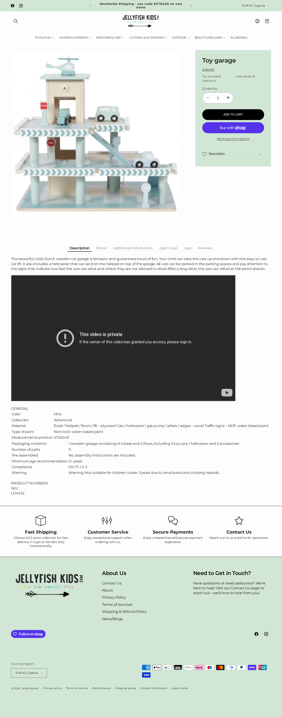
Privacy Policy (114, 597)
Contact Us (112, 583)
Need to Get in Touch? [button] (222, 573)
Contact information (154, 688)
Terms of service (77, 688)
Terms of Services (117, 604)
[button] (16, 21)
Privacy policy (52, 688)
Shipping (228, 76)
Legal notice (180, 688)
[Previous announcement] (90, 6)
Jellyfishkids (30, 688)
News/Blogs (112, 619)
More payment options (233, 138)
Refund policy (102, 688)
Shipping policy (125, 688)
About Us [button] (114, 573)
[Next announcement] (191, 6)
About (107, 590)
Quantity (209, 89)
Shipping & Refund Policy (124, 612)
